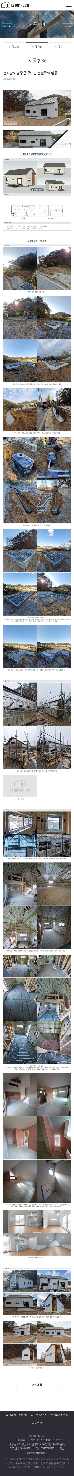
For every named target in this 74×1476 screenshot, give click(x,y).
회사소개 (11, 1414)
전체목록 (37, 1384)
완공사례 (14, 46)
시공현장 (37, 46)
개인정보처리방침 (58, 1414)
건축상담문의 (25, 1414)
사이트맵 (37, 1423)
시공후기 (60, 46)
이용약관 (41, 1414)
